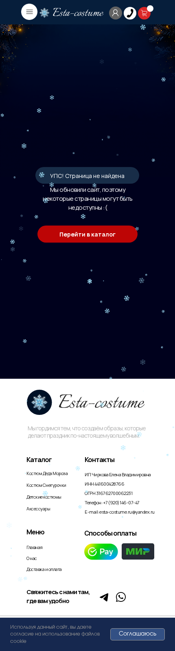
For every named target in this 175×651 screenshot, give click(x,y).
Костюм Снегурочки (46, 485)
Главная (34, 547)
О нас (31, 558)
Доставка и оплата (44, 569)
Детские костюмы (43, 497)
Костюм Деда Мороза (47, 473)
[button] (130, 13)
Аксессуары (38, 509)
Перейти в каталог (87, 234)
